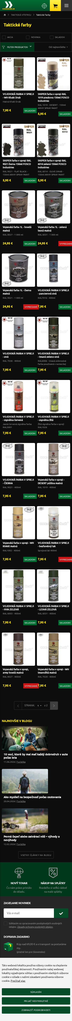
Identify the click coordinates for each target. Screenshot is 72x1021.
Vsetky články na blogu (36, 855)
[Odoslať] (61, 913)
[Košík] (55, 5)
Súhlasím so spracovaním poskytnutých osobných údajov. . (35, 925)
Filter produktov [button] (17, 47)
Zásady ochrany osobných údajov (35, 926)
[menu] (66, 5)
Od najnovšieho (57, 46)
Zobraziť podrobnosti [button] (36, 1009)
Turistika (21, 761)
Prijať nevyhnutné (36, 1000)
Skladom (60, 37)
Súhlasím (36, 991)
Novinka (35, 37)
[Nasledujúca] (54, 706)
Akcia (10, 37)
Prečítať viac (18, 980)
